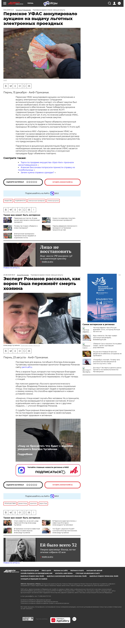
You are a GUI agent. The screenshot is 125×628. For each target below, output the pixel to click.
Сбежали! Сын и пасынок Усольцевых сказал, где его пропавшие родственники (107, 345)
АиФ (5, 80)
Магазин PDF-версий (94, 570)
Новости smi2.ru (11, 267)
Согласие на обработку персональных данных (36, 600)
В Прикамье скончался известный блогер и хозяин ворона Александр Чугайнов (27, 531)
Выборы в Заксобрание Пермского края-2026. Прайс (67, 576)
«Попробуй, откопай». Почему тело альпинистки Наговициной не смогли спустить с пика (106, 361)
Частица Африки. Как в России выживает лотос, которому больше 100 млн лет (106, 329)
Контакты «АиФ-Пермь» (64, 573)
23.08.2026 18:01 (9, 275)
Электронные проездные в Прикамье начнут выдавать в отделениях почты (25, 236)
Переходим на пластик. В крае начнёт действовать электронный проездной (27, 220)
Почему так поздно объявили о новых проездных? (26, 227)
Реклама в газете (77, 570)
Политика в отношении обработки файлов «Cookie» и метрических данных (45, 603)
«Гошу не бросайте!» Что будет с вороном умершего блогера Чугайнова (45, 447)
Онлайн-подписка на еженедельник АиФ (36, 573)
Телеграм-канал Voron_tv (30, 345)
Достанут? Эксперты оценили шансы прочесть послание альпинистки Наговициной (107, 369)
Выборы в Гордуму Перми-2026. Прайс (104, 576)
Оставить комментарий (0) (62, 182)
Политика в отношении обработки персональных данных (39, 601)
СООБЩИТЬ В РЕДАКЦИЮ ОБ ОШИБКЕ (34, 579)
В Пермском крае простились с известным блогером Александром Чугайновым (64, 523)
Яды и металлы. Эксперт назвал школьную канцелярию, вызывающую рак (105, 337)
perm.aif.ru (27, 367)
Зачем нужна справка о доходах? (37, 172)
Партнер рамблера (41, 619)
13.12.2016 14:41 (8, 10)
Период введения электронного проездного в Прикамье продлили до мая (64, 228)
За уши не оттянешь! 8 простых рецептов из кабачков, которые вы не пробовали (107, 353)
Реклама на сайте (61, 570)
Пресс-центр (46, 570)
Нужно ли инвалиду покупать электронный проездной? (63, 219)
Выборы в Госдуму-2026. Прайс (32, 576)
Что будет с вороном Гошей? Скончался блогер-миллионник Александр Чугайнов (64, 531)
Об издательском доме (30, 570)
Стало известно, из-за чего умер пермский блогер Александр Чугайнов (26, 523)
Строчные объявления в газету (88, 573)
